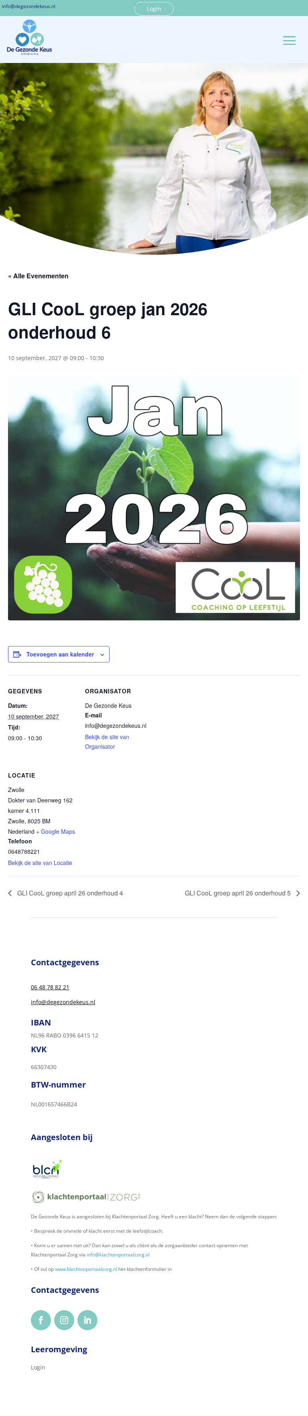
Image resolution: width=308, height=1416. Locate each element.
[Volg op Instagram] (64, 1320)
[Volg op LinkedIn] (87, 1320)
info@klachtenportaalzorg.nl (118, 1254)
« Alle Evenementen (38, 275)
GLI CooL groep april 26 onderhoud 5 (238, 892)
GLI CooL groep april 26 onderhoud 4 (69, 892)
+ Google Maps (55, 831)
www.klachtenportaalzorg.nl (86, 1269)
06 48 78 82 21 (50, 987)
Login (154, 8)
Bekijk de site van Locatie (40, 863)
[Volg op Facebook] (41, 1320)
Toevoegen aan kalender (60, 654)
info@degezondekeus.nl (63, 1002)
